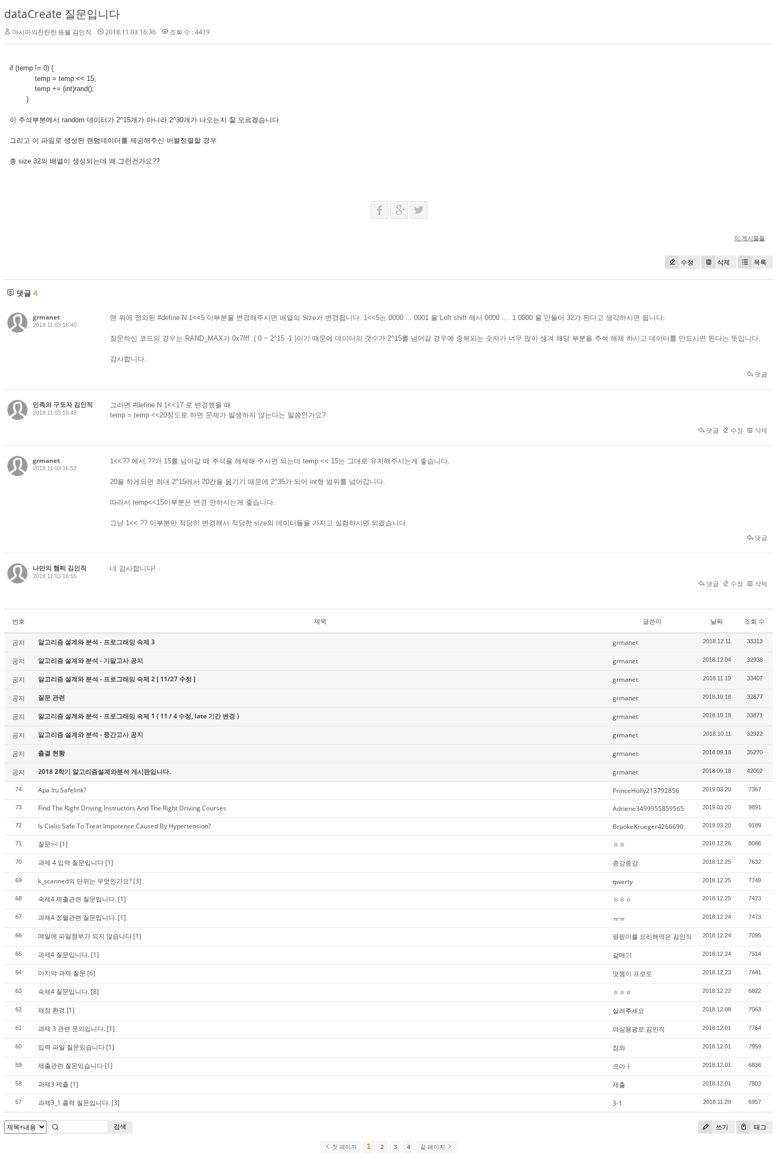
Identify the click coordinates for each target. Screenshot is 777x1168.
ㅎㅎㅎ (622, 899)
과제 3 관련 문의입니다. (71, 1028)
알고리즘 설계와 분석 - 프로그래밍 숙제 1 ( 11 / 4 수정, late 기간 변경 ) (138, 715)
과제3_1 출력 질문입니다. (74, 1102)
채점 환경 (51, 1010)
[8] (95, 991)
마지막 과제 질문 (62, 973)
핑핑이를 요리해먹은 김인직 (652, 936)
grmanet (46, 317)
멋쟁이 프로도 (632, 973)
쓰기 (721, 1127)
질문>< (48, 844)
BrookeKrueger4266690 (648, 826)
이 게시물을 (749, 238)
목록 (760, 262)
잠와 (619, 1047)
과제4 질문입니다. (63, 954)
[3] (137, 881)
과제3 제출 (53, 1084)
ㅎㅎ (619, 844)
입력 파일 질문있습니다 (71, 1047)
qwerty (623, 881)
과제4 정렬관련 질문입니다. (77, 917)
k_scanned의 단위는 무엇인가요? (85, 881)
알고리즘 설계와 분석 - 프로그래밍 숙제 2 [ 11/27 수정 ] (117, 678)
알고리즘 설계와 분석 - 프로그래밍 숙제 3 (96, 641)
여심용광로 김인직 (639, 1029)
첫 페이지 (343, 1147)
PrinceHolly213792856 (646, 790)
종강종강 (625, 863)
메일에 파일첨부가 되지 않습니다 (85, 936)
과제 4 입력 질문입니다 (71, 862)
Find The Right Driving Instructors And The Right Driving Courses (132, 808)
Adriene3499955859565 (648, 808)
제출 (619, 1084)
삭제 (723, 262)
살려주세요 (628, 1010)
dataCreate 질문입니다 (62, 13)
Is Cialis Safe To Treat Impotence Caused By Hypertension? (124, 826)
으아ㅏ (622, 1066)
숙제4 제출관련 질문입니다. (77, 899)
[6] (91, 973)
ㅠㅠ (619, 918)
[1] (64, 844)
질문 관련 (51, 697)
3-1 (617, 1103)
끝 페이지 (433, 1147)
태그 (759, 1127)
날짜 (716, 621)
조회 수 (754, 621)
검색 (120, 1126)
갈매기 (622, 955)
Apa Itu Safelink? (62, 790)
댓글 (760, 374)
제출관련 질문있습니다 (70, 1065)
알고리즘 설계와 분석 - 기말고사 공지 (90, 660)
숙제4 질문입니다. (63, 991)
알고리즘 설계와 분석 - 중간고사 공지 (90, 734)
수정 (687, 262)
